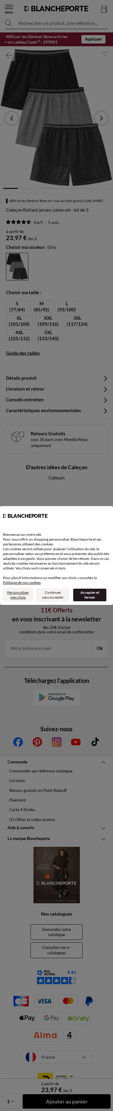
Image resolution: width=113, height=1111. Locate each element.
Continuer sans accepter (53, 594)
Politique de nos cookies (22, 582)
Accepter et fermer (89, 594)
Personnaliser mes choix (18, 594)
